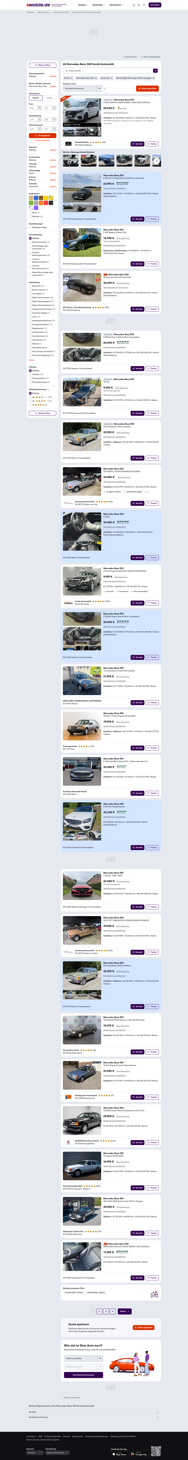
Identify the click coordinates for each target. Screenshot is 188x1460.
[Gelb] (45, 197)
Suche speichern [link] (42, 140)
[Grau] (36, 202)
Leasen (49, 98)
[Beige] (31, 197)
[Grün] (31, 202)
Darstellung (51, 1449)
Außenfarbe (34, 194)
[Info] (48, 389)
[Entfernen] (71, 78)
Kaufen (36, 98)
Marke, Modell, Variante (40, 83)
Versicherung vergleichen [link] (114, 188)
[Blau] (36, 197)
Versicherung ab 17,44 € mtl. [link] (115, 113)
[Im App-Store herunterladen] (120, 1454)
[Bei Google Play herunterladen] (139, 1454)
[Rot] (45, 202)
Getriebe (33, 183)
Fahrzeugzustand (36, 73)
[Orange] (41, 202)
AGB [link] (40, 1436)
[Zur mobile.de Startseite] (49, 5)
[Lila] (36, 207)
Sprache (30, 1449)
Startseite (30, 12)
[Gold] (50, 197)
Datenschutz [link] (77, 1436)
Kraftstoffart (34, 157)
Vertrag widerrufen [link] (52, 1436)
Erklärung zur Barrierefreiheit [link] (123, 1436)
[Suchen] (155, 71)
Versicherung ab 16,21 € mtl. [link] (115, 287)
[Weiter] (156, 161)
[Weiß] (41, 207)
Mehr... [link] (32, 360)
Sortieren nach (69, 84)
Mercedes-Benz (44, 12)
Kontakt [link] (66, 1436)
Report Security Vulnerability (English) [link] (42, 1440)
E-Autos (32, 177)
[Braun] (41, 197)
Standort (33, 147)
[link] (139, 5)
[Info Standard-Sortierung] (104, 89)
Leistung (32, 164)
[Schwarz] (50, 202)
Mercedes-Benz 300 (61, 12)
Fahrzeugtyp (34, 170)
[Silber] (31, 207)
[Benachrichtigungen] (133, 4)
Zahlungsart (34, 93)
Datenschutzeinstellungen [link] (96, 1436)
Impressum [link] (31, 1436)
